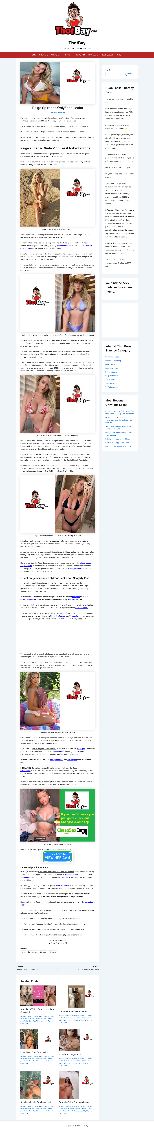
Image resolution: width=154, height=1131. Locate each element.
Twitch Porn (28, 1021)
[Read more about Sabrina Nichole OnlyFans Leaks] (38, 1085)
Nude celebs (107, 55)
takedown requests (65, 246)
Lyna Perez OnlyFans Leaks (34, 1052)
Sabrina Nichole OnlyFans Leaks (36, 1102)
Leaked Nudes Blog (40, 1016)
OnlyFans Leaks (111, 368)
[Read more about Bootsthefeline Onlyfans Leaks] (77, 1085)
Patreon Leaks (30, 1018)
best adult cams (81, 608)
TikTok (67, 55)
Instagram (80, 55)
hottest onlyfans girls (29, 599)
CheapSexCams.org (58, 616)
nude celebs (110, 364)
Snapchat (55, 55)
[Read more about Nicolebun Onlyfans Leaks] (77, 1040)
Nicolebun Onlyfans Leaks (72, 1054)
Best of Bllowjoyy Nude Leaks (117, 443)
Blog (119, 55)
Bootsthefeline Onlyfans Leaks (74, 1102)
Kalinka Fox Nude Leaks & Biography (119, 439)
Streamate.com (75, 616)
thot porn (76, 597)
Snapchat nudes (41, 1018)
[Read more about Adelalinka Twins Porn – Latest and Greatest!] (38, 995)
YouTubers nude (38, 1021)
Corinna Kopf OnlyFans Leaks (73, 1011)
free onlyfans (73, 599)
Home (33, 55)
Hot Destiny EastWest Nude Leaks (119, 446)
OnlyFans (43, 55)
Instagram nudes (56, 760)
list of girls (81, 749)
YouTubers (93, 55)
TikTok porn (72, 760)
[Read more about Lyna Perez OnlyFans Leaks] (38, 1039)
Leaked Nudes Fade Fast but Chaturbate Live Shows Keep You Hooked (118, 420)
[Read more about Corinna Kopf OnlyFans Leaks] (77, 997)
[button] (71, 55)
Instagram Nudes (26, 1016)
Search (107, 70)
